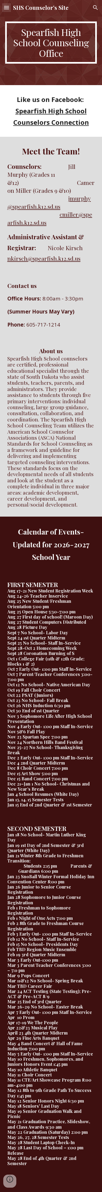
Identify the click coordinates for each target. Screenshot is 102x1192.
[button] (6, 7)
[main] (51, 42)
